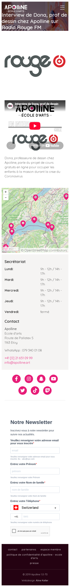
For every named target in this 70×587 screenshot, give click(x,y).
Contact (12, 549)
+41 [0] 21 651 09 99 (19, 358)
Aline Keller (42, 580)
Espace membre (51, 549)
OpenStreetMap (36, 250)
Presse (34, 563)
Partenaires (29, 549)
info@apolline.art (17, 363)
